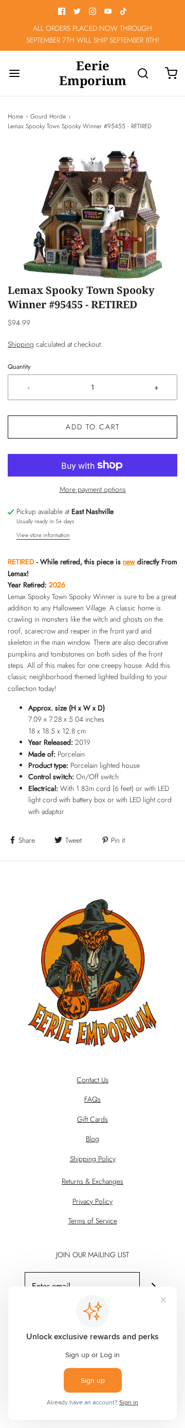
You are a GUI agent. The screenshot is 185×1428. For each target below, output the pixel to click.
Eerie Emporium (92, 73)
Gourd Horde (48, 116)
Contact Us (92, 1080)
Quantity (19, 366)
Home (15, 116)
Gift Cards (92, 1119)
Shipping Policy (93, 1159)
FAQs (92, 1099)
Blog (92, 1139)
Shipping (21, 344)
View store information (43, 535)
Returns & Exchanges (92, 1181)
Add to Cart (93, 427)
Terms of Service (92, 1221)
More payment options (93, 489)
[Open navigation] (14, 73)
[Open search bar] (142, 73)
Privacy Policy (92, 1201)
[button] (92, 215)
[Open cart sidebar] (171, 73)
